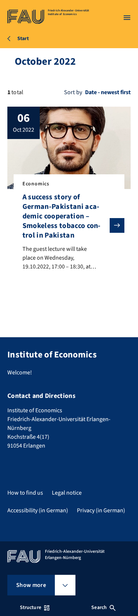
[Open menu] (127, 18)
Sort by (73, 92)
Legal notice (67, 493)
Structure (30, 607)
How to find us (25, 493)
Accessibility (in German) (37, 510)
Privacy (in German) (101, 510)
